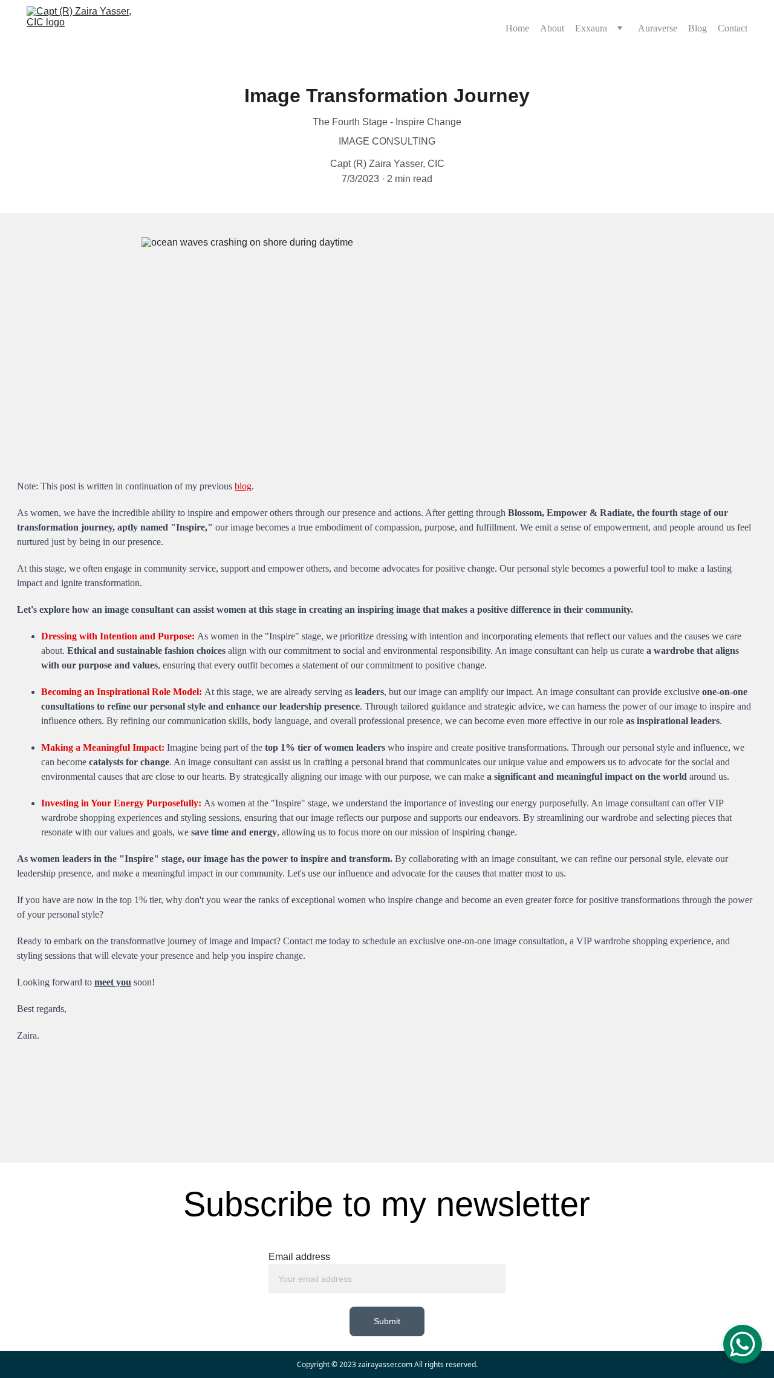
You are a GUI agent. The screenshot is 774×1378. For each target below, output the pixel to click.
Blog (697, 28)
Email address (299, 1257)
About (552, 28)
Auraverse (657, 28)
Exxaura (591, 28)
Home (517, 28)
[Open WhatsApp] (742, 1344)
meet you (112, 982)
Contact (732, 28)
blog (243, 486)
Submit (387, 1321)
